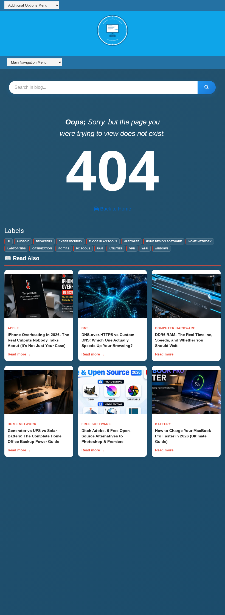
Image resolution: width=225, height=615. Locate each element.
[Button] (207, 87)
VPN (132, 248)
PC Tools (83, 248)
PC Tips (63, 248)
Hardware (131, 241)
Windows (161, 248)
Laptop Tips (16, 248)
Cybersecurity (70, 241)
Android (23, 241)
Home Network (200, 241)
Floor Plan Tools (103, 241)
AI (8, 241)
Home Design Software (164, 241)
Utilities (116, 248)
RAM (100, 248)
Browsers (44, 241)
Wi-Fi (145, 248)
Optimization (42, 248)
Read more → (19, 354)
